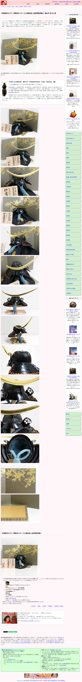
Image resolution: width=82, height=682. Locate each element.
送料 (49, 656)
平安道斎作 (68, 186)
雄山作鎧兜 (76, 3)
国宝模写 (68, 181)
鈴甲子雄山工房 (12, 598)
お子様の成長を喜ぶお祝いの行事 (53, 640)
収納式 (67, 157)
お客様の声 (68, 293)
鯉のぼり (68, 418)
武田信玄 (68, 215)
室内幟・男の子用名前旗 (71, 177)
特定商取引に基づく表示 (71, 278)
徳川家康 (68, 201)
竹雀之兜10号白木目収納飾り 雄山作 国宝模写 (73, 77)
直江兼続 (68, 239)
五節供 (60, 639)
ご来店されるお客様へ (71, 288)
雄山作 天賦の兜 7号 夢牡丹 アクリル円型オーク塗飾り (73, 310)
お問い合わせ (69, 273)
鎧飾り (28, 3)
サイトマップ (20, 680)
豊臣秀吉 (68, 206)
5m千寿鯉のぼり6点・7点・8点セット (73, 356)
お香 (67, 433)
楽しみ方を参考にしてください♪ (33, 620)
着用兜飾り (57, 3)
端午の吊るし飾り (70, 172)
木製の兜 (68, 167)
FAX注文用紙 (26, 662)
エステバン (68, 428)
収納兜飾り (47, 3)
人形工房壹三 (69, 244)
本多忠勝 (68, 220)
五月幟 (40, 640)
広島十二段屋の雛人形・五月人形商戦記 (56, 680)
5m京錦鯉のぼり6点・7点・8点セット (73, 335)
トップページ (3, 6)
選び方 (67, 259)
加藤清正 (68, 235)
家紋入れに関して (70, 269)
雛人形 (56, 642)
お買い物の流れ (69, 283)
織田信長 (68, 191)
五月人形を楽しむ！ (70, 138)
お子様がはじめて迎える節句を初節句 (22, 642)
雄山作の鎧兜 (69, 143)
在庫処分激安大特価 (70, 249)
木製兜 (66, 3)
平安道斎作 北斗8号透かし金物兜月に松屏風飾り (73, 26)
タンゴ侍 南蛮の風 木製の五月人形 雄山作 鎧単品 (73, 51)
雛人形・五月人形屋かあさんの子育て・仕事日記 (36, 680)
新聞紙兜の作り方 (70, 264)
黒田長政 (68, 225)
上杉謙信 (68, 210)
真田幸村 (68, 230)
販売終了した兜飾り (27, 6)
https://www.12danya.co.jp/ (13, 649)
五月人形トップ (69, 133)
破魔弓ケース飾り (70, 254)
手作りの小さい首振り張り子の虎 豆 (73, 119)
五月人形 (9, 6)
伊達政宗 (21, 6)
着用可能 (68, 162)
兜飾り (37, 3)
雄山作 (17, 6)
